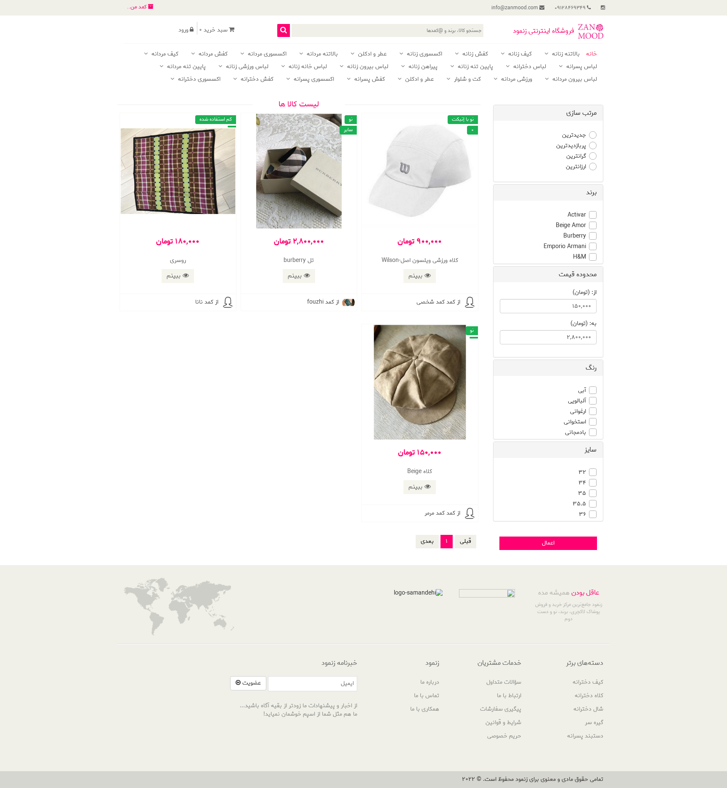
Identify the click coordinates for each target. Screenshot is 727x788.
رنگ (591, 367)
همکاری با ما (424, 709)
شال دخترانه (588, 709)
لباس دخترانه (529, 67)
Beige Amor (571, 226)
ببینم (415, 276)
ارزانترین (576, 167)
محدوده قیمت (578, 274)
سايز (590, 449)
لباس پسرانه (581, 67)
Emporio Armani (565, 247)
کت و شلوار (466, 79)
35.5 (579, 504)
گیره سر (594, 722)
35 (582, 493)
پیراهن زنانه (422, 67)
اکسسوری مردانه (266, 54)
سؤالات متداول (503, 682)
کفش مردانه (212, 54)
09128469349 (571, 8)
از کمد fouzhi (323, 302)
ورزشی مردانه (515, 79)
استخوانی (575, 422)
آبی (582, 390)
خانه (591, 54)
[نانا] (227, 302)
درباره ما (429, 682)
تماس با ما (426, 696)
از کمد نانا (206, 302)
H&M (579, 257)
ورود (183, 30)
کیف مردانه (164, 54)
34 (582, 483)
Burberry (574, 236)
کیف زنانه (519, 54)
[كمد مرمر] (469, 513)
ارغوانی (578, 411)
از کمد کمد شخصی (438, 302)
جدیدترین (574, 135)
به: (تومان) (583, 324)
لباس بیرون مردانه (574, 79)
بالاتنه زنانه (565, 54)
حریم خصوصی (504, 736)
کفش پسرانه (369, 79)
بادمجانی (575, 432)
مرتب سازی (581, 113)
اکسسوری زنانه (423, 54)
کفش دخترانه (256, 79)
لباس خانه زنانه (307, 67)
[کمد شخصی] (469, 302)
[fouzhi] (348, 302)
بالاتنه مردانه (321, 54)
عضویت (251, 683)
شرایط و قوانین (503, 722)
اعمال (548, 543)
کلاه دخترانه (589, 696)
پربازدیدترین (571, 146)
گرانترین (576, 156)
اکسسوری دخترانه (198, 79)
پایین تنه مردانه (185, 67)
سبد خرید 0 (213, 30)
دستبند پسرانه (585, 736)
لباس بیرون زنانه (366, 67)
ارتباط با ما (509, 696)
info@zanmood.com (515, 8)
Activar (577, 215)
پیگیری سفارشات (500, 709)
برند (591, 192)
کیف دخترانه (588, 682)
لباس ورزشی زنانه (246, 67)
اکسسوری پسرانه (313, 79)
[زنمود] (590, 31)
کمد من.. (137, 7)
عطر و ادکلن (371, 54)
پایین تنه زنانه (474, 67)
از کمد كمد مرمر (442, 513)
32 (582, 472)
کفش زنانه (474, 54)
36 (582, 514)
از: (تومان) (585, 292)
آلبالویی (577, 401)
